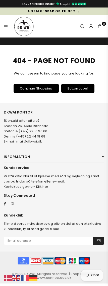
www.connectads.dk (54, 277)
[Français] (25, 278)
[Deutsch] (33, 278)
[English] (16, 278)
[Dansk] (8, 278)
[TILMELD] (98, 241)
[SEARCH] (82, 26)
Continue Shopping (36, 88)
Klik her (42, 186)
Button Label (78, 88)
